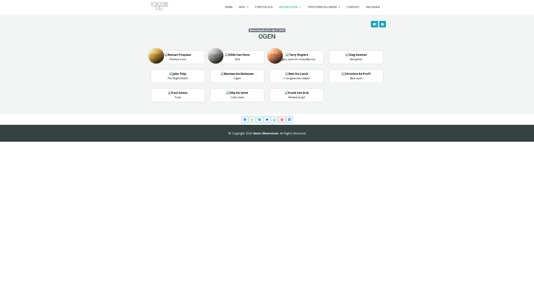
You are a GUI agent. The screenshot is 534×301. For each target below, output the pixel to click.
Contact (353, 7)
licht (239, 57)
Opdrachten (288, 7)
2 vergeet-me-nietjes (296, 76)
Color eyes (239, 95)
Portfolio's (264, 7)
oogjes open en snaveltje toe (296, 57)
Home (229, 7)
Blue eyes (358, 76)
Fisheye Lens (179, 57)
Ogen (267, 36)
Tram (179, 95)
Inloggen (373, 7)
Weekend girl (298, 95)
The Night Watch (178, 76)
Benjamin (358, 57)
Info (242, 7)
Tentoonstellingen (322, 7)
